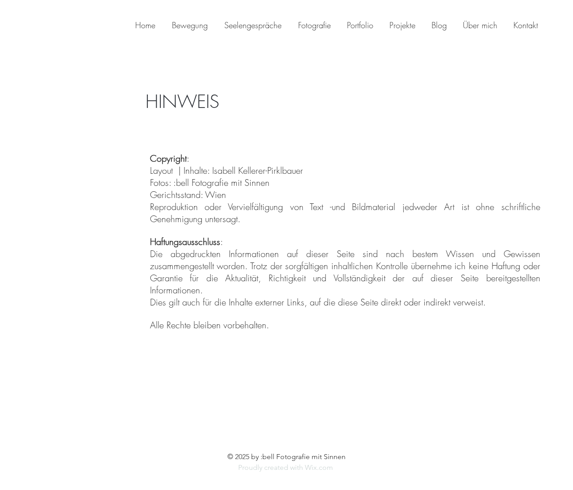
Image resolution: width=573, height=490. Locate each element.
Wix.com (320, 467)
